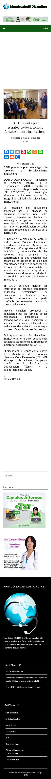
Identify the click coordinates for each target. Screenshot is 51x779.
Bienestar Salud (12, 744)
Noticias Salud (12, 712)
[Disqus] (25, 427)
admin (25, 141)
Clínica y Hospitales (14, 750)
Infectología (12, 753)
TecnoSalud (11, 731)
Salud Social (11, 725)
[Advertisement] (25, 58)
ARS (7, 737)
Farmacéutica (13, 759)
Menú (45, 28)
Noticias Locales (13, 719)
